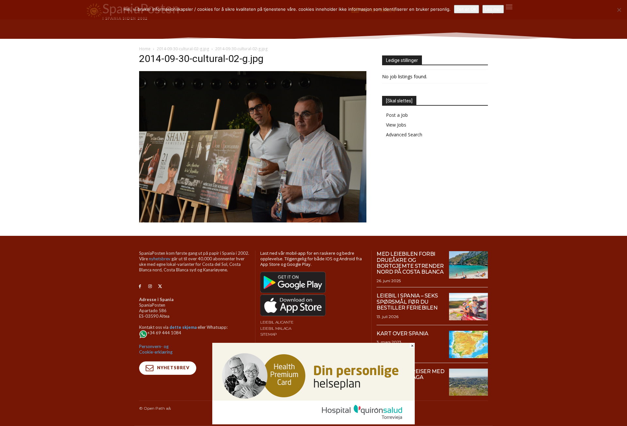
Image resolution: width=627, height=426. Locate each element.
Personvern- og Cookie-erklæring (155, 349)
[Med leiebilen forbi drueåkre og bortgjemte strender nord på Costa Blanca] (468, 265)
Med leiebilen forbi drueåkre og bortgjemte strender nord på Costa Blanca (410, 263)
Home (145, 49)
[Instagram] (150, 286)
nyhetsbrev (159, 258)
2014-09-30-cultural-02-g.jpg (183, 49)
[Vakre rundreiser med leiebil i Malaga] (468, 382)
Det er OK (466, 9)
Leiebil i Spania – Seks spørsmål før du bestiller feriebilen (407, 302)
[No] (619, 10)
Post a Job (397, 115)
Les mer (493, 9)
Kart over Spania (402, 333)
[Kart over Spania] (468, 344)
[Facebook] (140, 286)
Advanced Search (404, 134)
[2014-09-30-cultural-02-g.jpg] (252, 220)
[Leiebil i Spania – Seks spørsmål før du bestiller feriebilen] (468, 306)
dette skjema (183, 327)
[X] (160, 286)
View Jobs (396, 125)
